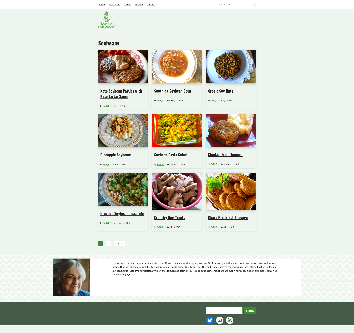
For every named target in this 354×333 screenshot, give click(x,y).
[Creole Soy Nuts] (231, 66)
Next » (119, 243)
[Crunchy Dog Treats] (177, 191)
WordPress (125, 329)
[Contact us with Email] (219, 320)
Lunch (127, 4)
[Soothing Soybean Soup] (177, 66)
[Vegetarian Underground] (106, 20)
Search (250, 310)
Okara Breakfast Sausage (228, 217)
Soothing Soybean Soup (172, 91)
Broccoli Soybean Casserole (122, 213)
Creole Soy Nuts (220, 91)
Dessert (151, 4)
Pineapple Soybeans (116, 155)
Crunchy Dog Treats (169, 217)
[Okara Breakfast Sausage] (231, 191)
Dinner (139, 4)
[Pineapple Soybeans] (123, 130)
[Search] (253, 4)
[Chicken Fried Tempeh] (231, 130)
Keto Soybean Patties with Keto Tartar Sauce (121, 93)
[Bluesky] (210, 320)
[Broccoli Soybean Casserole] (123, 189)
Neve (101, 329)
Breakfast (114, 4)
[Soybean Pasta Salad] (177, 130)
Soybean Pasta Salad (170, 155)
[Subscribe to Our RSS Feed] (229, 320)
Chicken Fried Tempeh (225, 154)
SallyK (106, 106)
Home (102, 4)
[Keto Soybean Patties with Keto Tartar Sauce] (123, 66)
